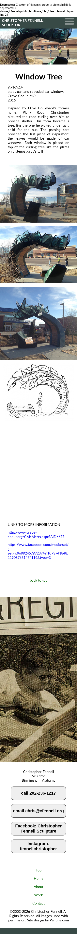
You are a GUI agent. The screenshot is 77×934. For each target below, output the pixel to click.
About (38, 887)
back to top (38, 580)
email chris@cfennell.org (38, 810)
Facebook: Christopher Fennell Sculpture (38, 828)
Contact (38, 903)
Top (38, 870)
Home (38, 879)
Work (38, 895)
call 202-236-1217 (38, 793)
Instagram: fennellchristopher (38, 846)
